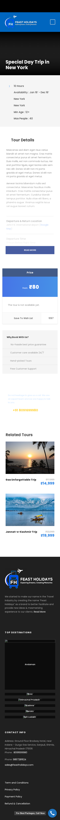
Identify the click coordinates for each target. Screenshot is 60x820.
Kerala (30, 711)
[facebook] (27, 5)
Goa (30, 694)
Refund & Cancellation (17, 803)
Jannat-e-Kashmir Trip (21, 531)
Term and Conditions (16, 782)
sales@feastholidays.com (19, 764)
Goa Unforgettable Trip (21, 479)
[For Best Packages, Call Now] (52, 813)
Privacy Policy (12, 789)
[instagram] (32, 5)
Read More (30, 250)
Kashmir (30, 705)
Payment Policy (13, 796)
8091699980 (20, 752)
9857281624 (19, 759)
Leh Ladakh (30, 716)
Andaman (30, 664)
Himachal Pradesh (30, 699)
